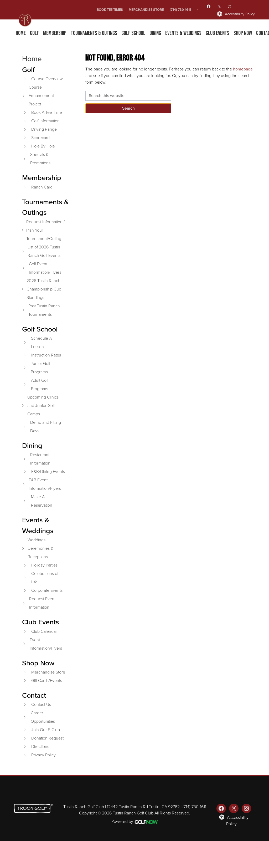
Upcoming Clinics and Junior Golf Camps (43, 405)
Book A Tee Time (46, 112)
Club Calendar (44, 631)
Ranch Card (42, 187)
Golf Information (45, 121)
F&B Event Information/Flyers (45, 484)
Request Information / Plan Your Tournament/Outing (45, 230)
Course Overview (47, 79)
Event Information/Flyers (46, 644)
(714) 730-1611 (180, 9)
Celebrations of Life (44, 577)
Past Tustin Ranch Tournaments (44, 310)
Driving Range (44, 129)
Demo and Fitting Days (45, 426)
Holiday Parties (44, 565)
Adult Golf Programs (39, 384)
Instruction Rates (46, 355)
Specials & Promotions (40, 158)
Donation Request (47, 738)
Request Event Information (42, 603)
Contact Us (41, 704)
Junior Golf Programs (40, 367)
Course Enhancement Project (41, 95)
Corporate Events (47, 590)
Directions (40, 746)
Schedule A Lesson (41, 342)
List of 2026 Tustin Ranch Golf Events (44, 251)
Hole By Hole (43, 146)
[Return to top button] (262, 768)
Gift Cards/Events (46, 680)
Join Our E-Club (45, 730)
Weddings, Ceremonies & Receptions (40, 548)
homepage (243, 69)
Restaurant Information (40, 459)
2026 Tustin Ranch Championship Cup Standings (44, 289)
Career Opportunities (43, 717)
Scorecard (40, 138)
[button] (34, 33)
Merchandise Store (146, 9)
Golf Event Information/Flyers (45, 268)
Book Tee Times (110, 9)
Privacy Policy (43, 755)
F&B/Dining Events (48, 471)
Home (32, 58)
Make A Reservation (41, 501)
